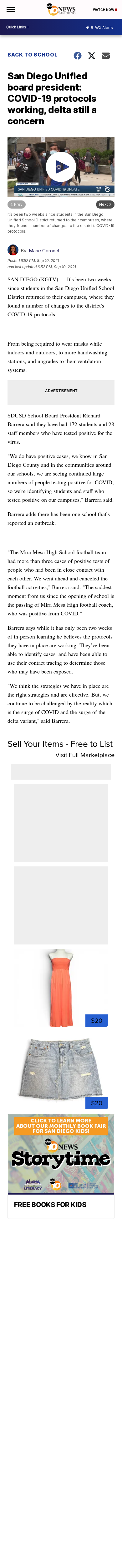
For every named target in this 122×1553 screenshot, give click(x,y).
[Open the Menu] (10, 9)
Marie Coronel (44, 251)
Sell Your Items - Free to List (60, 743)
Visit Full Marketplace (84, 755)
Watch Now (104, 10)
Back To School (33, 55)
